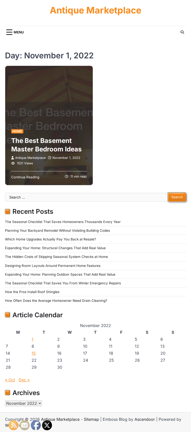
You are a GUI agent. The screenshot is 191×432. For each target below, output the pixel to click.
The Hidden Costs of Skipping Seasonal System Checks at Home (56, 257)
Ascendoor (145, 419)
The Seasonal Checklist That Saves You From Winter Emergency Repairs (63, 283)
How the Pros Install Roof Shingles (32, 292)
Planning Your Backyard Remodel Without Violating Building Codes (57, 230)
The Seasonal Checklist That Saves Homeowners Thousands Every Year (63, 222)
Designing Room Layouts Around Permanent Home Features (52, 266)
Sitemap (91, 419)
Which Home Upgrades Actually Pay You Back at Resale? (50, 239)
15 (34, 353)
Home (17, 131)
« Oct (10, 379)
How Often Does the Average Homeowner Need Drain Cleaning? (56, 301)
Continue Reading (25, 177)
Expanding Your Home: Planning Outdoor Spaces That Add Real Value (60, 274)
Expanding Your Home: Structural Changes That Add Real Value (55, 248)
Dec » (24, 379)
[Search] (182, 32)
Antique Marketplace (95, 10)
